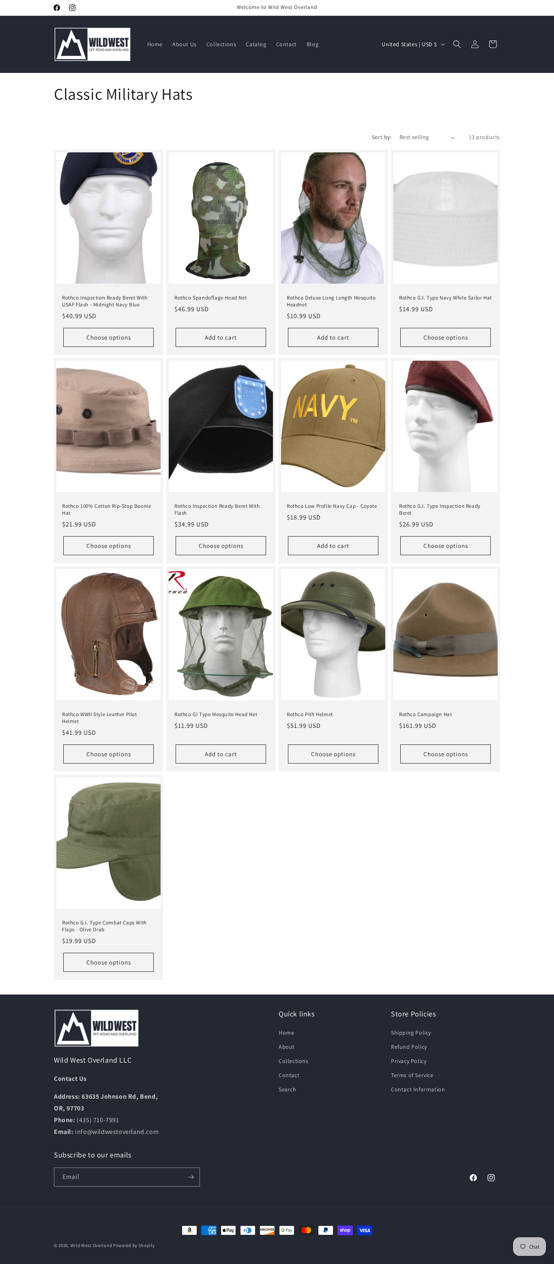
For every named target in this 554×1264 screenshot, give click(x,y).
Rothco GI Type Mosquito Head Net (215, 714)
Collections (294, 1061)
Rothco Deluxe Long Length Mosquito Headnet (331, 301)
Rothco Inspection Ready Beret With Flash (217, 509)
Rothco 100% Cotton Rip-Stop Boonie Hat (106, 509)
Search (287, 1089)
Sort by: (381, 137)
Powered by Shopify (134, 1245)
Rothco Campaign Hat (425, 714)
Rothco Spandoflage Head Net (210, 298)
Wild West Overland (91, 1245)
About (287, 1046)
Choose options (108, 337)
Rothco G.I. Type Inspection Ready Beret (440, 509)
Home (286, 1032)
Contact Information (418, 1089)
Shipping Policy (411, 1032)
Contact (289, 1075)
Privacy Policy (408, 1061)
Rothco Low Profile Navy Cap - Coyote (332, 506)
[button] (457, 44)
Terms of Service (412, 1075)
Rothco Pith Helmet (310, 714)
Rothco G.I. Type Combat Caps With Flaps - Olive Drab (104, 926)
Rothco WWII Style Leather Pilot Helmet (99, 718)
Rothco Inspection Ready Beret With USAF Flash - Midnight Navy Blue (104, 301)
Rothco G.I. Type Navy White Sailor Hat (445, 298)
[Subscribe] (191, 1177)
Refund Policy (409, 1046)
